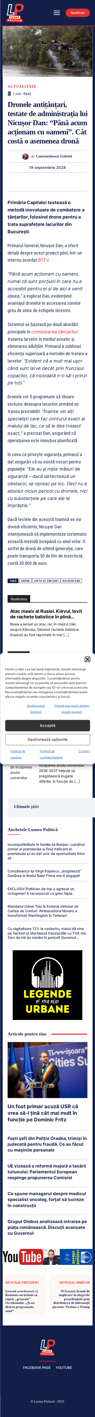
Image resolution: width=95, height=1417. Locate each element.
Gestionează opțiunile (48, 739)
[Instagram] (23, 1410)
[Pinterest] (18, 182)
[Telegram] (76, 182)
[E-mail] (65, 182)
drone (25, 581)
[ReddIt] (53, 182)
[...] (66, 635)
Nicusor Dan (71, 581)
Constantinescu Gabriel (54, 156)
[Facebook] (11, 1410)
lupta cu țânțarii (46, 581)
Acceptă (47, 725)
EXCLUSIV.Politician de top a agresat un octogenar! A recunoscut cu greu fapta (41, 891)
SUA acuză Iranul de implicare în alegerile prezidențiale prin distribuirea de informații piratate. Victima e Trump (71, 1299)
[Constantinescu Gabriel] (26, 156)
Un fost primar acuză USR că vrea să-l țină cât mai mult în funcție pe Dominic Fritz (43, 1113)
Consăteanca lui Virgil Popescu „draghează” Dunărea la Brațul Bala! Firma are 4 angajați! (44, 873)
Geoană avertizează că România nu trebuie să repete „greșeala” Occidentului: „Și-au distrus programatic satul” (21, 1301)
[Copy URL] (88, 182)
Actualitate (22, 86)
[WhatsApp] (30, 182)
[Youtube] (83, 1410)
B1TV (43, 260)
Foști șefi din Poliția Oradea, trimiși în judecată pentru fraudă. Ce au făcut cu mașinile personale (47, 1144)
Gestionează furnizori (36, 708)
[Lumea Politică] (47, 1347)
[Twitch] (47, 1410)
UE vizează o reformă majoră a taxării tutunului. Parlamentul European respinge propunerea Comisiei (47, 1171)
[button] (87, 659)
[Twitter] (7, 182)
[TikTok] (35, 1410)
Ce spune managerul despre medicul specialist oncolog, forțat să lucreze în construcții (47, 1199)
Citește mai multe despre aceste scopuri (71, 708)
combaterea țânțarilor (54, 331)
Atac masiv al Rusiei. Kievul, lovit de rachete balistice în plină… (46, 613)
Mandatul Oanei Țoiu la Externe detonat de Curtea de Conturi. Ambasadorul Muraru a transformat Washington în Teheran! (43, 911)
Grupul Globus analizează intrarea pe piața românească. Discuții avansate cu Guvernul (47, 1227)
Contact (84, 751)
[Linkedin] (41, 182)
